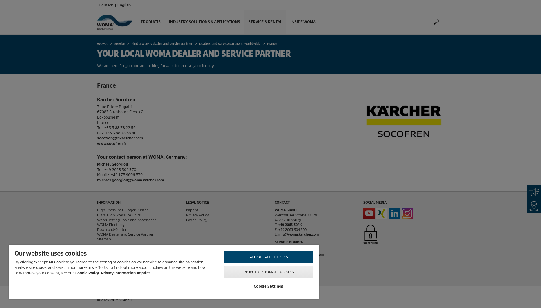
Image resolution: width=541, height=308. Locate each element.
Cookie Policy (87, 273)
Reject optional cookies (268, 272)
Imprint (143, 273)
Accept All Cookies (268, 257)
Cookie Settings (268, 286)
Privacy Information (118, 273)
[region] (164, 272)
